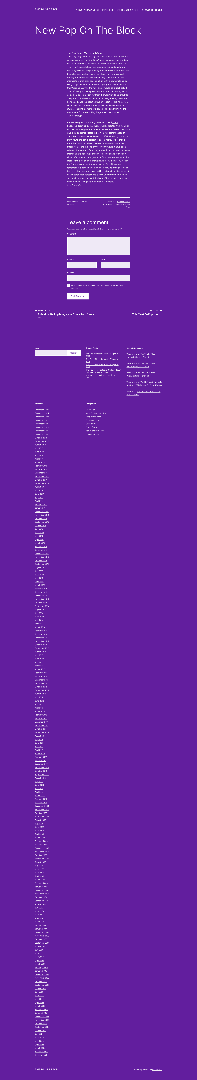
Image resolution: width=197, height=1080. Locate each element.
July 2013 (39, 655)
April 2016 (39, 539)
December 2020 (42, 427)
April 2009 (39, 834)
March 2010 (40, 795)
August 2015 (40, 568)
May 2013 (39, 662)
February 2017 (41, 504)
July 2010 (39, 781)
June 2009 (39, 827)
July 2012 (39, 697)
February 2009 (41, 841)
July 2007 (39, 908)
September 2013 (42, 648)
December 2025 (42, 410)
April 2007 (39, 918)
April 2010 (39, 792)
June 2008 (39, 869)
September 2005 (42, 985)
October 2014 (41, 603)
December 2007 (42, 890)
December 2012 (42, 680)
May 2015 (39, 578)
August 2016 (40, 525)
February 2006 (41, 967)
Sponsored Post (93, 420)
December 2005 (42, 974)
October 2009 (41, 813)
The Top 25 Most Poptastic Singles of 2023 (102, 365)
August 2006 (40, 946)
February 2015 (41, 589)
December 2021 (42, 424)
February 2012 (41, 715)
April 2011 (39, 750)
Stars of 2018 (91, 427)
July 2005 (39, 992)
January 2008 (41, 887)
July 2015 (39, 571)
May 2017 (39, 497)
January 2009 (41, 845)
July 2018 (39, 448)
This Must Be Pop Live (151, 10)
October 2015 (41, 560)
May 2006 (39, 957)
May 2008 (39, 873)
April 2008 (39, 876)
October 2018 (41, 438)
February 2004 (41, 1051)
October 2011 (40, 729)
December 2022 (42, 420)
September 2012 (42, 690)
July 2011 (39, 739)
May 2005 (39, 999)
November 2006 (42, 936)
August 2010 (40, 778)
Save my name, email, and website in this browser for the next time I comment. (97, 286)
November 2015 (42, 557)
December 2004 (42, 1016)
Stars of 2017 (91, 424)
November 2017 (42, 476)
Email (103, 259)
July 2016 (39, 529)
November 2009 (42, 809)
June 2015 (39, 574)
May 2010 (39, 788)
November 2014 (42, 599)
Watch (99, 53)
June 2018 (39, 452)
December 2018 (42, 434)
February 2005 (41, 1009)
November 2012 (42, 683)
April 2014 (39, 624)
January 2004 (41, 1055)
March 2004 (40, 1048)
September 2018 (42, 441)
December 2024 (42, 413)
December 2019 (42, 431)
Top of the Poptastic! (95, 431)
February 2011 (41, 757)
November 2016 (42, 515)
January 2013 (41, 676)
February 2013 (41, 673)
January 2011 (40, 760)
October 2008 (41, 855)
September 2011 (42, 732)
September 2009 (42, 817)
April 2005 (39, 1002)
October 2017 (41, 480)
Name (70, 259)
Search (38, 348)
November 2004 (42, 1020)
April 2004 (39, 1044)
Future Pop (107, 10)
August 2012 (40, 694)
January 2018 (41, 469)
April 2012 (39, 708)
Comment (72, 234)
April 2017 (39, 501)
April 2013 (39, 666)
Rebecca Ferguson (115, 204)
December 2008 (42, 848)
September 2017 (42, 483)
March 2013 (40, 669)
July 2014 (39, 613)
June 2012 (39, 701)
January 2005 (41, 1013)
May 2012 (39, 704)
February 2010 (41, 799)
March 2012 (40, 711)
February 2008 (41, 883)
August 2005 (40, 988)
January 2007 (41, 929)
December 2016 (42, 511)
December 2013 (42, 638)
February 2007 (41, 925)
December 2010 (42, 764)
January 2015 (41, 592)
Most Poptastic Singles (96, 413)
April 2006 (39, 960)
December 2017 (41, 473)
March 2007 (40, 922)
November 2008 (42, 852)
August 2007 (40, 904)
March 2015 (40, 585)
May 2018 (39, 455)
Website (70, 272)
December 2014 (42, 596)
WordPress (157, 1069)
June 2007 (39, 911)
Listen (115, 122)
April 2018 (39, 459)
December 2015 (42, 553)
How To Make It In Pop (127, 10)
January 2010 (41, 802)
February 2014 (41, 631)
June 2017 (39, 494)
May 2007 (39, 915)
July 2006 (39, 950)
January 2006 (41, 971)
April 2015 (39, 581)
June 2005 (39, 995)
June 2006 (39, 953)
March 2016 (40, 543)
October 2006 (41, 939)
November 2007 (42, 894)
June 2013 (39, 659)
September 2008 (42, 859)
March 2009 (40, 838)
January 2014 (41, 634)
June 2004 (39, 1038)
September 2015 (42, 564)
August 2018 (40, 445)
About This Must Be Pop (88, 10)
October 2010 (41, 771)
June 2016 (39, 532)
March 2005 (40, 1006)
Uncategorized (92, 434)
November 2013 (42, 641)
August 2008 (40, 862)
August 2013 (40, 652)
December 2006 (42, 932)
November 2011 (41, 725)
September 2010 (42, 774)
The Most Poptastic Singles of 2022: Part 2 (101, 376)
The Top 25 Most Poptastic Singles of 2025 (102, 355)
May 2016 (39, 536)
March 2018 (40, 462)
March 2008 (40, 880)
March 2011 (40, 753)
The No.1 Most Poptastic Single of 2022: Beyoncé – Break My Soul (103, 371)
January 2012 (41, 718)
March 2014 (40, 627)
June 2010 (39, 785)
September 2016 (42, 522)
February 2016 (41, 546)
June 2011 (39, 743)
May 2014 (39, 620)
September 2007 (42, 901)
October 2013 (41, 645)
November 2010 (42, 767)
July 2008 (39, 866)
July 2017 (39, 490)
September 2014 (42, 606)
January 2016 (41, 550)
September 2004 (42, 1027)
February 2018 (41, 466)
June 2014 (39, 617)
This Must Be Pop (46, 9)
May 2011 (39, 746)
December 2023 (42, 417)
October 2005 (41, 981)
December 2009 (42, 806)
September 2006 (42, 943)
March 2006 (40, 964)
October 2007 (41, 897)
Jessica (72, 204)
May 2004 (39, 1041)
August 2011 (40, 736)
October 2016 (41, 518)
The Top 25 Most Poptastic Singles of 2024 (102, 360)
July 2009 (39, 823)
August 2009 (40, 820)
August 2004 (40, 1030)
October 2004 (41, 1023)
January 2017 (40, 508)
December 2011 (41, 722)
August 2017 (40, 487)
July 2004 (39, 1034)
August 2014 (40, 610)
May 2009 (39, 831)
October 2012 (41, 687)
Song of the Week (93, 417)
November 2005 (42, 978)
